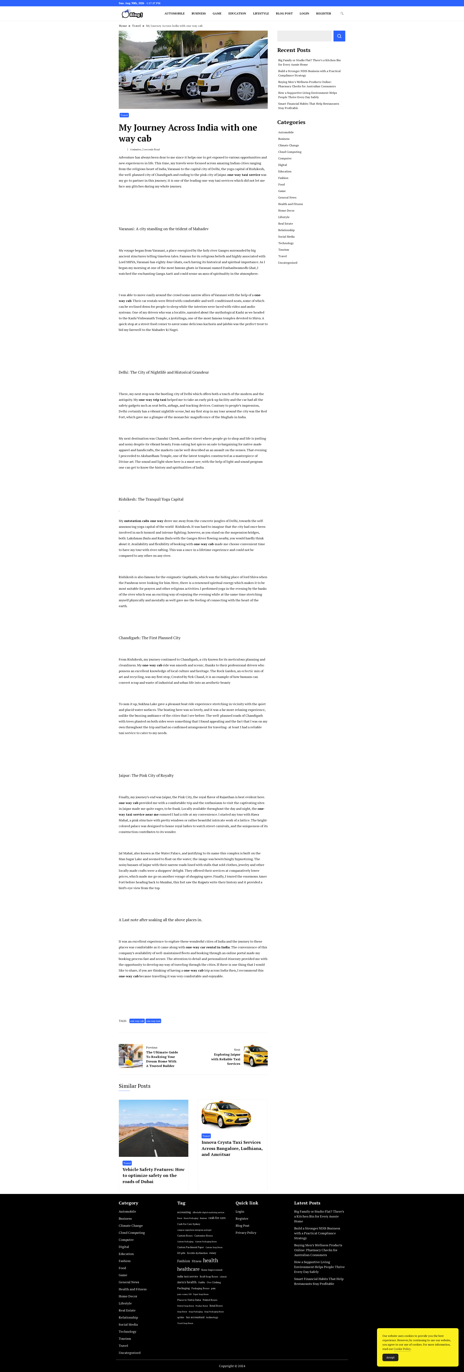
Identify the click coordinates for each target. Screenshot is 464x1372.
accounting (184, 1212)
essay (212, 1253)
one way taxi (153, 1021)
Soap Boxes (182, 1311)
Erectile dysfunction (197, 1253)
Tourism (283, 250)
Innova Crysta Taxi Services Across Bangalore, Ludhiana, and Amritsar (232, 1148)
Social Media (286, 237)
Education (237, 13)
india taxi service (187, 1276)
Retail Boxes (216, 1305)
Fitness (196, 1261)
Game (217, 13)
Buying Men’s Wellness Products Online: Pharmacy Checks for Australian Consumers (318, 1250)
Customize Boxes (203, 1235)
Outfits (201, 1282)
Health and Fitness (290, 204)
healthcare (188, 1269)
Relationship (286, 230)
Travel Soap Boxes (185, 1323)
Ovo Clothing (214, 1282)
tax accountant (195, 1317)
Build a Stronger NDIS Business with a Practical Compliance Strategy (317, 1233)
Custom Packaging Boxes (206, 1241)
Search (339, 36)
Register (323, 13)
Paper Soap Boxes (200, 1294)
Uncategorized (287, 263)
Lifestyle (261, 13)
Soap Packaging (196, 1311)
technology (212, 1317)
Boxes (179, 1218)
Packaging (183, 1288)
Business (199, 13)
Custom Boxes (185, 1235)
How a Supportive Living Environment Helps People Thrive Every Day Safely (319, 1267)
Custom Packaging (185, 1241)
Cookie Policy (402, 1349)
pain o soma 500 (184, 1294)
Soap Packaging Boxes (214, 1311)
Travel (124, 115)
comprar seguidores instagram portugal (194, 1230)
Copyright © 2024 (232, 1366)
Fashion (283, 178)
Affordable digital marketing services (208, 1212)
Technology (286, 243)
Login (304, 13)
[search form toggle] (342, 13)
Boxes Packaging (191, 1218)
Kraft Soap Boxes (209, 1276)
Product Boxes (202, 1306)
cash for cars (216, 1218)
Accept (390, 1357)
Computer (285, 158)
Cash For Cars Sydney (188, 1224)
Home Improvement (211, 1269)
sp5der (180, 1317)
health (210, 1260)
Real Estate (285, 223)
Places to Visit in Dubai (189, 1300)
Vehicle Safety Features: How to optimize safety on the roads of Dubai (154, 1175)
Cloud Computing (289, 152)
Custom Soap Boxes (214, 1247)
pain (213, 1288)
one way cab (137, 1021)
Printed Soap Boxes (185, 1306)
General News (287, 197)
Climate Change (288, 145)
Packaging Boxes (200, 1288)
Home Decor (286, 210)
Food (281, 184)
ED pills (181, 1253)
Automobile (175, 13)
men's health (186, 1282)
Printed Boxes (210, 1300)
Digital (282, 165)
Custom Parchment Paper (190, 1247)
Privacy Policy (246, 1232)
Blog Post (284, 13)
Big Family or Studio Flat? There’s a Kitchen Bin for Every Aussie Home (319, 1216)
